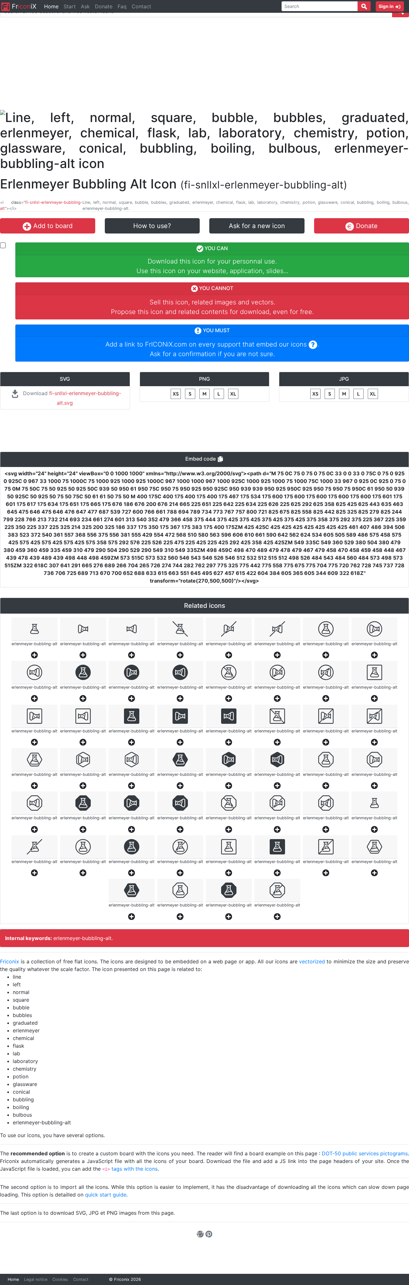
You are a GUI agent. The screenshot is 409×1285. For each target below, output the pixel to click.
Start (70, 6)
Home (51, 6)
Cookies (60, 1279)
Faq (122, 6)
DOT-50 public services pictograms (365, 1153)
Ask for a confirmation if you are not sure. (212, 354)
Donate (103, 6)
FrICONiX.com (166, 344)
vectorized (312, 961)
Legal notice (35, 1279)
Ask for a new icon (257, 226)
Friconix (9, 961)
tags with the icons (135, 1169)
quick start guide (105, 1194)
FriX (23, 6)
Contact (141, 6)
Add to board (52, 226)
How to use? (152, 226)
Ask (85, 6)
